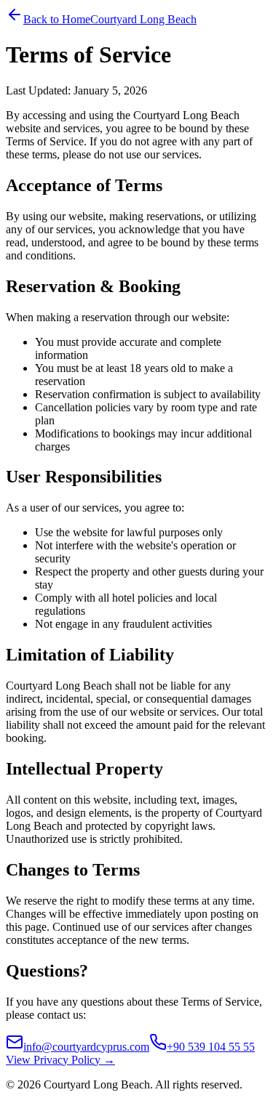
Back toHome (56, 19)
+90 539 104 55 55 (211, 1047)
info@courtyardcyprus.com (86, 1047)
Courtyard (143, 19)
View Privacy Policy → (60, 1060)
